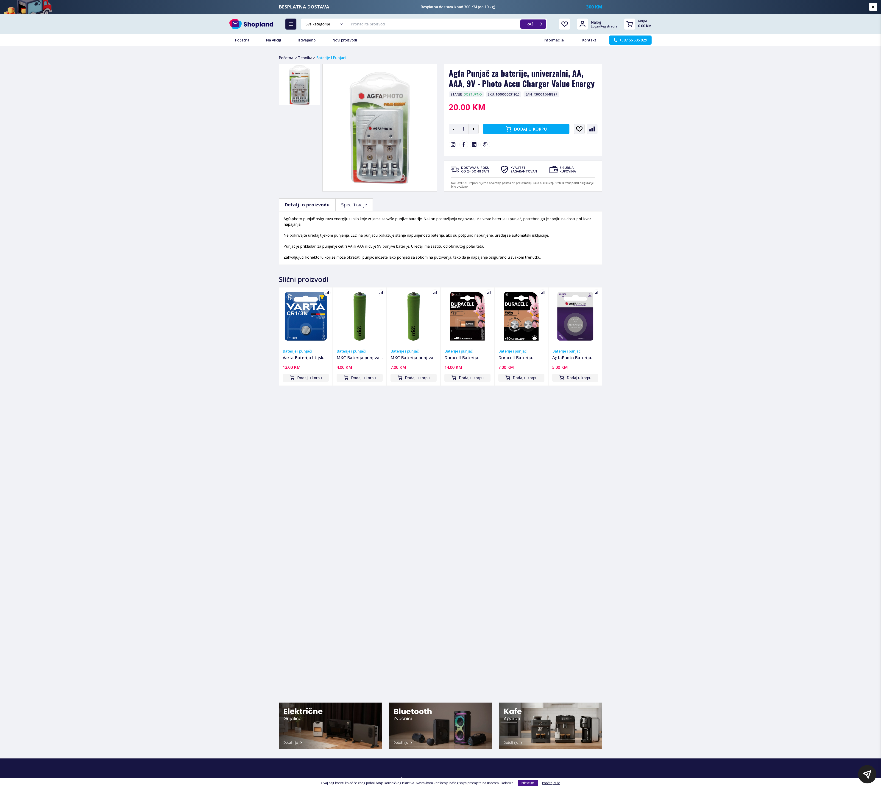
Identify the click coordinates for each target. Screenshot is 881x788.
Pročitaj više (551, 783)
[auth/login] (564, 24)
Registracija (608, 26)
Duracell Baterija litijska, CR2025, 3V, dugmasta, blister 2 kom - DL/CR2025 (517, 358)
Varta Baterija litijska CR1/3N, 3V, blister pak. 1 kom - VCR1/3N (304, 358)
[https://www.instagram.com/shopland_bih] (453, 144)
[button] (867, 774)
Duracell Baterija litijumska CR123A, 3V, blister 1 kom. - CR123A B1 (467, 358)
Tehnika (305, 57)
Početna (286, 57)
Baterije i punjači (297, 351)
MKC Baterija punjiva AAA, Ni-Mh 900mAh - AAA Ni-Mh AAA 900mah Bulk (358, 358)
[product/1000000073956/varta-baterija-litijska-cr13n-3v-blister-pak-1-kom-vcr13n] (305, 316)
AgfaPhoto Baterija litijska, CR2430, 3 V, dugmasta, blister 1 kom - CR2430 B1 (572, 358)
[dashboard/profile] (582, 24)
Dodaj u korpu (530, 129)
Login (595, 26)
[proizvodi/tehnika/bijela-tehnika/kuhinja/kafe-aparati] (550, 726)
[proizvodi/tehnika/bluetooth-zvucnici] (440, 726)
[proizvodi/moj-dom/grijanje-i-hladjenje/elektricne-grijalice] (330, 726)
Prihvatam (528, 783)
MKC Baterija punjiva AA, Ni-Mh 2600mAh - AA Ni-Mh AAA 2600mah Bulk (411, 358)
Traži (529, 24)
